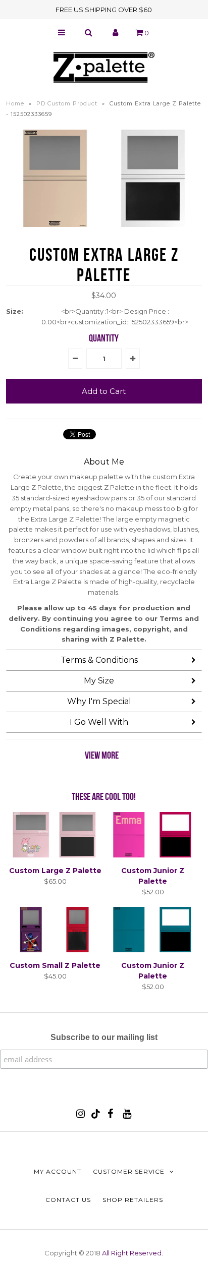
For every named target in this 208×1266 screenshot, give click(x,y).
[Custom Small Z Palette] (55, 950)
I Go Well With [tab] (99, 722)
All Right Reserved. (132, 1253)
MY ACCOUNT (57, 1171)
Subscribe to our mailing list (104, 1037)
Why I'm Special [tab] (99, 701)
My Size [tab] (99, 680)
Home (15, 103)
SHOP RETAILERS (132, 1199)
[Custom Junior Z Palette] (153, 855)
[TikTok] (95, 1116)
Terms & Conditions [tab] (99, 660)
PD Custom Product (66, 103)
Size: (14, 311)
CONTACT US (68, 1199)
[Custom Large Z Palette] (55, 855)
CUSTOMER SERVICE (129, 1171)
